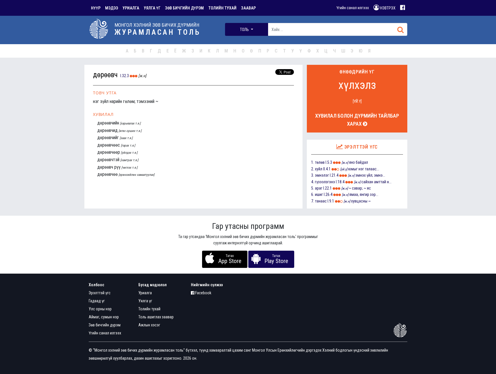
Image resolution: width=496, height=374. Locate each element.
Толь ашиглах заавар (156, 317)
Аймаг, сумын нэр (104, 317)
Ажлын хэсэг (149, 325)
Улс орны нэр (100, 309)
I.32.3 (124, 75)
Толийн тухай (149, 309)
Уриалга (145, 293)
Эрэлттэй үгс (100, 293)
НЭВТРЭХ (387, 8)
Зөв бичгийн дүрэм (105, 325)
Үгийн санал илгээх (352, 7)
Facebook (202, 293)
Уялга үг (145, 301)
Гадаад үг (97, 301)
